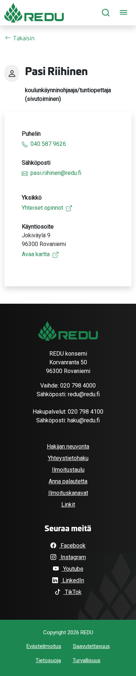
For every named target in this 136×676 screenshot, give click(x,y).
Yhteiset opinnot (42, 207)
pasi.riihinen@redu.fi (55, 172)
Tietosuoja (48, 660)
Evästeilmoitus (43, 646)
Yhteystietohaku (68, 458)
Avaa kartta (36, 254)
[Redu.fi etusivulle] (34, 12)
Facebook (72, 545)
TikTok (72, 592)
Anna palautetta (68, 481)
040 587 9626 (48, 143)
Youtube (72, 568)
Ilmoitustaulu (68, 469)
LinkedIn (72, 580)
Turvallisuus (86, 660)
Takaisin (23, 38)
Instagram (72, 557)
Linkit (68, 504)
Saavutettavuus (91, 646)
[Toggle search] (106, 13)
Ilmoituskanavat (68, 492)
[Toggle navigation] (123, 13)
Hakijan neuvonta (68, 446)
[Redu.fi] (68, 331)
